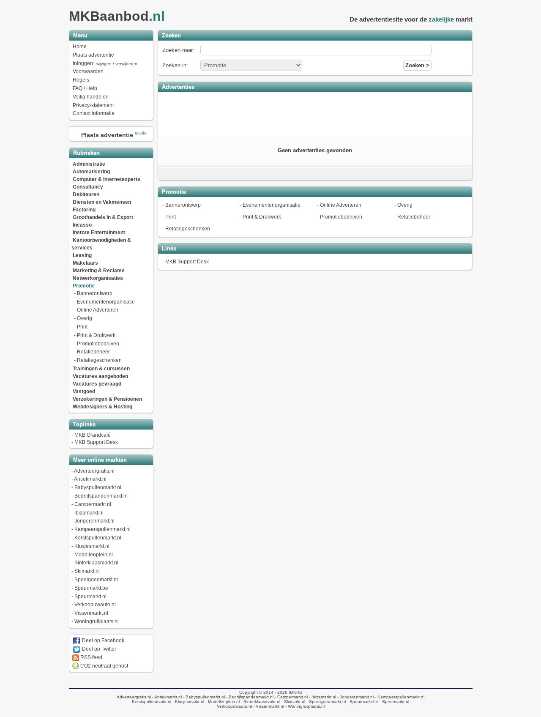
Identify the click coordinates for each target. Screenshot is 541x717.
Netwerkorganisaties (98, 278)
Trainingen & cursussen (101, 369)
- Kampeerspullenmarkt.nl (399, 697)
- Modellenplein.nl (222, 701)
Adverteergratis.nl (94, 471)
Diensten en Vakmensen (102, 202)
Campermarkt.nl (92, 504)
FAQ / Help (85, 88)
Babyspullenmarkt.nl (97, 487)
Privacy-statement (93, 105)
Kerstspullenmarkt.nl (97, 538)
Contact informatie (94, 113)
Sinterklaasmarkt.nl (96, 563)
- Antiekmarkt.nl (166, 697)
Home (80, 46)
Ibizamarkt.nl (89, 513)
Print (82, 327)
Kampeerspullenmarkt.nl (102, 529)
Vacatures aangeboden (100, 376)
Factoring (84, 210)
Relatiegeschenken (99, 360)
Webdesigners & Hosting (102, 407)
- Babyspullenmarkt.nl (203, 697)
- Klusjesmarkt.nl (187, 701)
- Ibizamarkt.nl (322, 697)
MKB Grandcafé (92, 435)
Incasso (82, 225)
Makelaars (85, 263)
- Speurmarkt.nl (393, 701)
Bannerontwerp (94, 293)
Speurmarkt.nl (90, 596)
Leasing (82, 255)
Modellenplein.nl (93, 555)
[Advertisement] (315, 113)
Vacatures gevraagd (97, 384)
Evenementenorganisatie (106, 302)
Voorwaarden (88, 71)
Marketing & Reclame (99, 271)
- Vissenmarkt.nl (268, 706)
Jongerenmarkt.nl (94, 521)
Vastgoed (84, 391)
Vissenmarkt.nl (91, 613)
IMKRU (295, 692)
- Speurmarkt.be (362, 701)
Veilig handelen (91, 97)
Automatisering (91, 172)
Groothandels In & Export (103, 217)
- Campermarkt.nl (290, 697)
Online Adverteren (97, 310)
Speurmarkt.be (91, 588)
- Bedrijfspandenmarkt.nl (249, 697)
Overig (84, 318)
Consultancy (88, 187)
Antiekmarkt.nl (90, 479)
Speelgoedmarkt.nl (96, 580)
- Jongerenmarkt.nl (355, 697)
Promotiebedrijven (98, 344)
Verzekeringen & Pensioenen (107, 399)
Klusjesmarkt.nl (91, 546)
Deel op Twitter (98, 649)
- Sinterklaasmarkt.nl (260, 701)
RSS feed (90, 657)
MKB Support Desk (96, 442)
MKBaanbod (117, 16)
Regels (81, 80)
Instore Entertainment (99, 232)
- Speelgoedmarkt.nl (325, 701)
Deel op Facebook (102, 640)
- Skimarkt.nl (292, 701)
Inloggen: (105, 63)
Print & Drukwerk (96, 335)
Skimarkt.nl (87, 571)
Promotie (84, 286)
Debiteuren (86, 194)
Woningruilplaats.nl (96, 621)
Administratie (89, 164)
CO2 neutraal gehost (103, 666)
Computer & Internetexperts (106, 179)
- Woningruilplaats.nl (304, 706)
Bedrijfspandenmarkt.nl (101, 496)
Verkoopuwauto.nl (95, 605)
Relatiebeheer (93, 352)
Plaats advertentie (93, 55)
